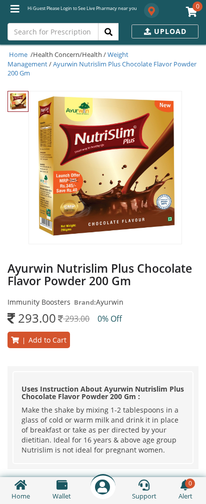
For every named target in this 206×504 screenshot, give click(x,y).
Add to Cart (42, 340)
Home (18, 54)
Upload (169, 31)
